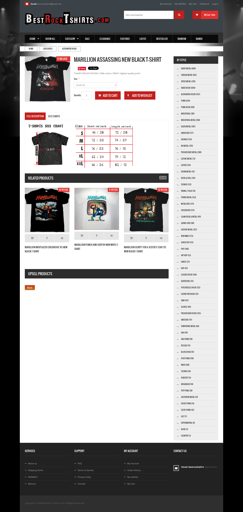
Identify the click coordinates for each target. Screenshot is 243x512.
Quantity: (77, 95)
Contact (81, 483)
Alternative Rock (69, 48)
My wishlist (132, 476)
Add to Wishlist (47, 238)
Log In (215, 3)
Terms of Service (86, 470)
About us (32, 463)
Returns (32, 483)
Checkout (204, 3)
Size (75, 78)
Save (83, 68)
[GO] (179, 15)
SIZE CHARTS (54, 116)
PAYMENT (33, 476)
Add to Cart (32, 238)
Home (31, 48)
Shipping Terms (35, 470)
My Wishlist (180, 3)
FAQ (80, 463)
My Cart (193, 3)
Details (62, 238)
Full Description (35, 116)
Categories (47, 48)
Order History (134, 470)
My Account (166, 3)
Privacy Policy (84, 476)
